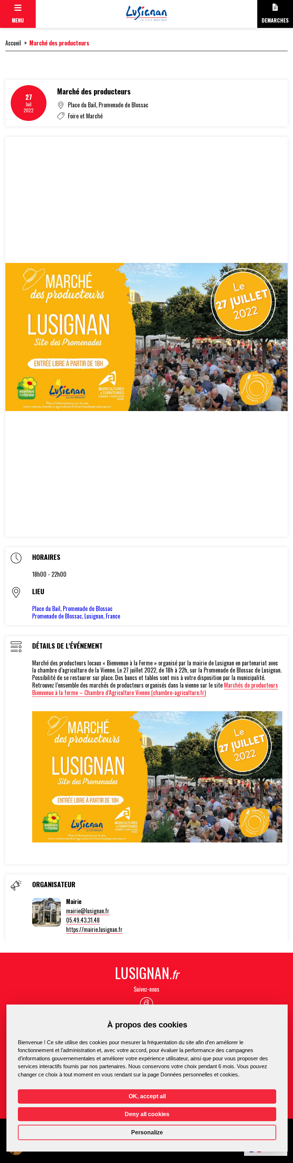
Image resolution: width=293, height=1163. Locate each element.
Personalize (147, 1132)
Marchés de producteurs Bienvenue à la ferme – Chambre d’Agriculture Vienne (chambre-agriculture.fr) (155, 689)
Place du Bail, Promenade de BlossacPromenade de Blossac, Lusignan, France (76, 612)
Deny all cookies (147, 1114)
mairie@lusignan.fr (87, 911)
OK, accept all (147, 1096)
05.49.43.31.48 (83, 920)
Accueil (13, 43)
